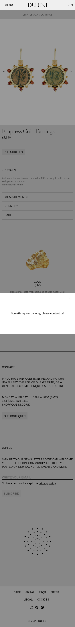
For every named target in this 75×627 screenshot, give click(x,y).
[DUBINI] (37, 5)
